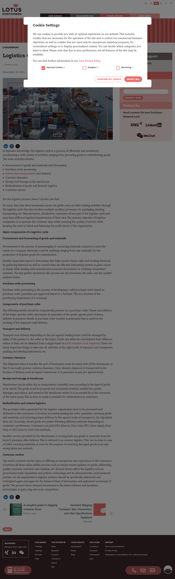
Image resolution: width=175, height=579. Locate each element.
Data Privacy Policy (89, 61)
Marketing (126, 67)
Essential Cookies (55, 67)
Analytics (92, 67)
